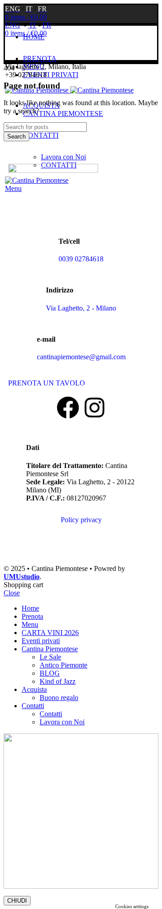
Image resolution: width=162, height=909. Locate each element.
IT (32, 25)
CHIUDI (17, 900)
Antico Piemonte (63, 665)
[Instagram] (94, 407)
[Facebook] (68, 407)
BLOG (50, 673)
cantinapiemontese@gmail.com (81, 357)
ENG (12, 25)
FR (46, 25)
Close (12, 593)
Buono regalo (59, 697)
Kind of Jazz (58, 681)
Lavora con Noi (63, 157)
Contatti (51, 714)
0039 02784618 (81, 259)
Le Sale (50, 657)
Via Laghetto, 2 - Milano (81, 308)
